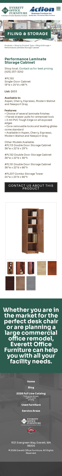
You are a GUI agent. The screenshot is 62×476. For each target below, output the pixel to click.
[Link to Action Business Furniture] (42, 11)
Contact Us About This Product (31, 187)
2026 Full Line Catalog (31, 393)
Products (9, 45)
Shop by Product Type (24, 45)
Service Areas (31, 410)
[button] (58, 8)
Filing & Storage (42, 45)
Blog (31, 387)
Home (31, 381)
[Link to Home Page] (31, 421)
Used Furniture (31, 404)
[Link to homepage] (14, 11)
